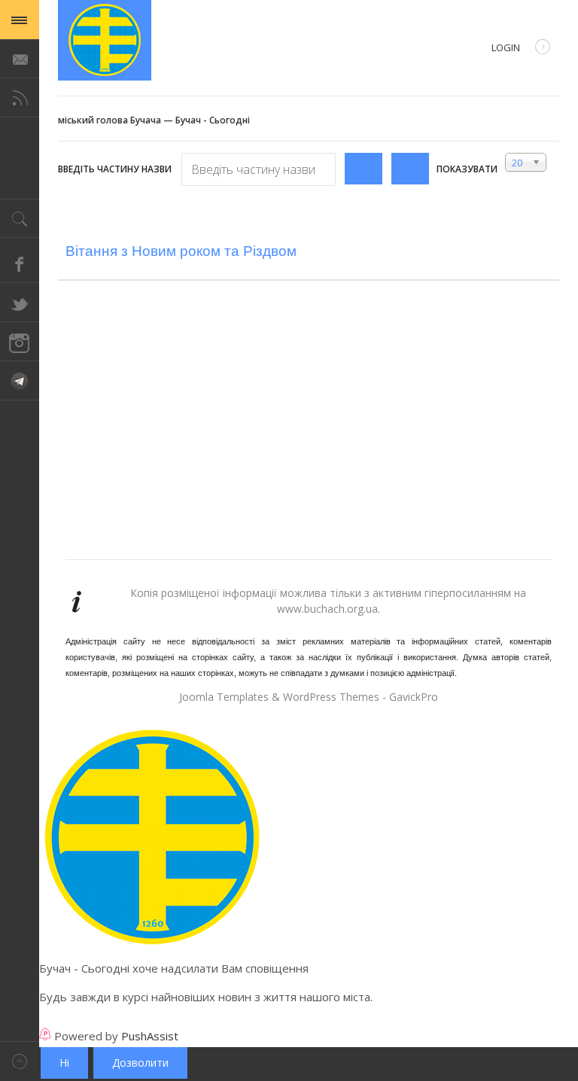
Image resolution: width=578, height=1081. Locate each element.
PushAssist (149, 1035)
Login (505, 47)
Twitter (19, 302)
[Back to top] (19, 1061)
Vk (19, 380)
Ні (64, 1062)
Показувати (467, 169)
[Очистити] (410, 168)
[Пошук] (363, 168)
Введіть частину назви (116, 169)
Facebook (19, 263)
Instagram (19, 341)
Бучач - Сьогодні (104, 40)
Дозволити (140, 1062)
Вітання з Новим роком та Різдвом (181, 251)
